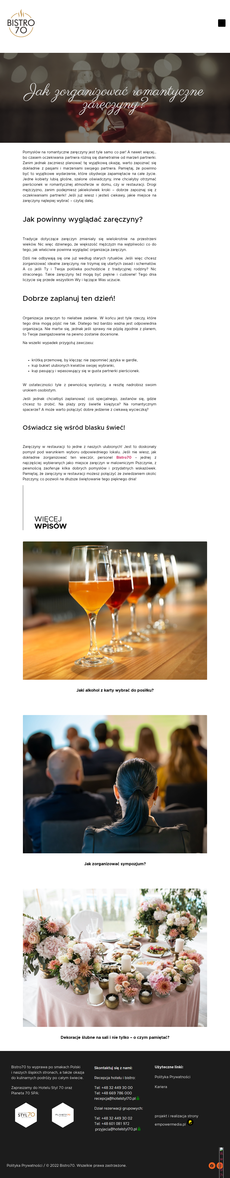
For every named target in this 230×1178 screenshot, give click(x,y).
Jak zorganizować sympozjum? (115, 864)
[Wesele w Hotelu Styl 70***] (221, 1175)
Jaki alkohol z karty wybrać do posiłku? (115, 690)
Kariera (161, 1087)
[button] (222, 23)
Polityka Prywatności (172, 1077)
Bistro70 (123, 457)
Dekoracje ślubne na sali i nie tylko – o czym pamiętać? (115, 1038)
